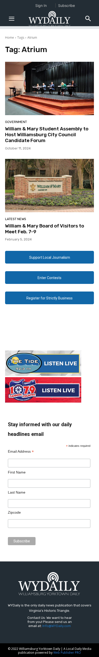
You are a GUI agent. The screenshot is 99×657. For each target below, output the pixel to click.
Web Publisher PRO (67, 652)
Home (9, 37)
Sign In (41, 5)
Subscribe (66, 5)
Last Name (16, 492)
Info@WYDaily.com (56, 626)
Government (16, 122)
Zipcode (14, 512)
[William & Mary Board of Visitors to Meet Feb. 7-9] (49, 185)
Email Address (21, 451)
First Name (17, 472)
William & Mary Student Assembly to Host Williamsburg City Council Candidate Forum (46, 134)
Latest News (15, 219)
